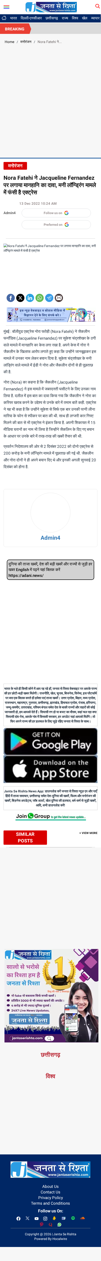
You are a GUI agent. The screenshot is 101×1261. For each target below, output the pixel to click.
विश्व (75, 18)
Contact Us (50, 1192)
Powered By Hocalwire (50, 1239)
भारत (13, 18)
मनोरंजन (25, 42)
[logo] (51, 7)
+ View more (88, 833)
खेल (84, 18)
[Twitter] (20, 296)
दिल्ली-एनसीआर (31, 18)
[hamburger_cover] (6, 6)
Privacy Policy (50, 1197)
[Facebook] (11, 296)
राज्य (65, 18)
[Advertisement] (50, 100)
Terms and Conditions (50, 1203)
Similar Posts (25, 837)
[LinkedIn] (30, 296)
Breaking (14, 29)
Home (9, 42)
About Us (50, 1186)
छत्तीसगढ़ (52, 18)
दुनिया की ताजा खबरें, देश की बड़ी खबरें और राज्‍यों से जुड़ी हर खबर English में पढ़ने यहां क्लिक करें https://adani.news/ (50, 570)
